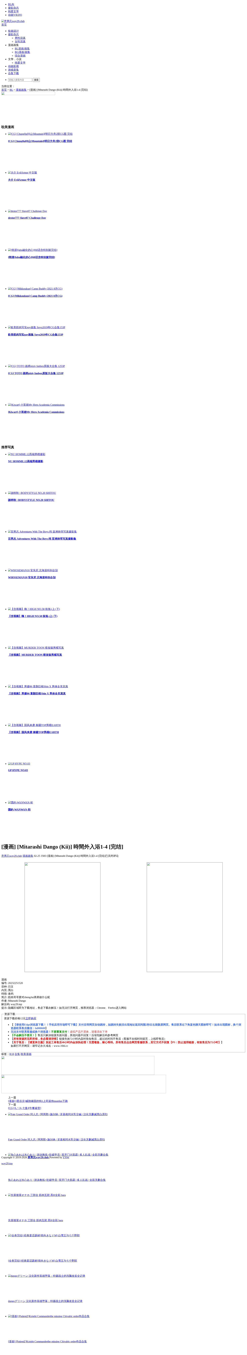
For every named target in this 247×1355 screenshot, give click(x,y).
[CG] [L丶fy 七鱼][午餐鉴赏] (24, 1108)
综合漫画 (20, 55)
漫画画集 (21, 89)
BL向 (11, 4)
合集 (17, 1054)
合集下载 (13, 73)
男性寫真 (20, 38)
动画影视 (13, 66)
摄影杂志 (13, 7)
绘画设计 (13, 30)
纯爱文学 (13, 11)
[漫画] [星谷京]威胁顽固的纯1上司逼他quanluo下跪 (38, 1101)
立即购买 (31, 1018)
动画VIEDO (15, 14)
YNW (66, 1157)
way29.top (7, 1163)
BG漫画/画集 (22, 52)
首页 (4, 24)
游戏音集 (13, 69)
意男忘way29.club (11, 855)
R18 (11, 1054)
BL (11, 89)
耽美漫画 (26, 1054)
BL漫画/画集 (22, 48)
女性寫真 (20, 41)
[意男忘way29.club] (13, 21)
